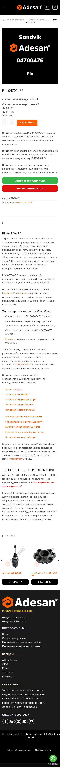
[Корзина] (55, 7)
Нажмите (10, 339)
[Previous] (2, 566)
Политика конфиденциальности (23, 646)
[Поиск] (47, 7)
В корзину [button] (15, 582)
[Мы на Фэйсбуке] (5, 722)
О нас (5, 633)
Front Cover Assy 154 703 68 (44, 574)
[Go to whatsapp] (53, 758)
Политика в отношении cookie (21, 642)
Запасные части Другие (19, 404)
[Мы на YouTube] (32, 722)
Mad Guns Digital (43, 750)
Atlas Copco (9, 660)
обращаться (24, 364)
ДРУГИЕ (7, 672)
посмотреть (17, 458)
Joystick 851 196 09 (11, 573)
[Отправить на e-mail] (18, 722)
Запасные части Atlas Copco (21, 399)
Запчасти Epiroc (14, 389)
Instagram (21, 293)
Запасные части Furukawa (20, 409)
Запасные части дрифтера (20, 437)
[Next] (58, 566)
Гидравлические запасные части (24, 421)
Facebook (7, 293)
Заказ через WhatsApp (30, 180)
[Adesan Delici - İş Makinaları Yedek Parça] (30, 7)
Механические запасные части (23, 426)
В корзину (27, 122)
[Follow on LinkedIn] (25, 722)
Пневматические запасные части (24, 431)
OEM (5, 664)
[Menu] (4, 7)
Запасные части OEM (39, 19)
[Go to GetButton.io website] (53, 764)
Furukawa (8, 676)
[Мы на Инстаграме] (12, 722)
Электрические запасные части (23, 416)
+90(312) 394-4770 (14, 617)
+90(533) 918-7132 (14, 621)
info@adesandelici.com (17, 610)
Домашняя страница (13, 19)
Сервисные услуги (14, 638)
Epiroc (6, 668)
